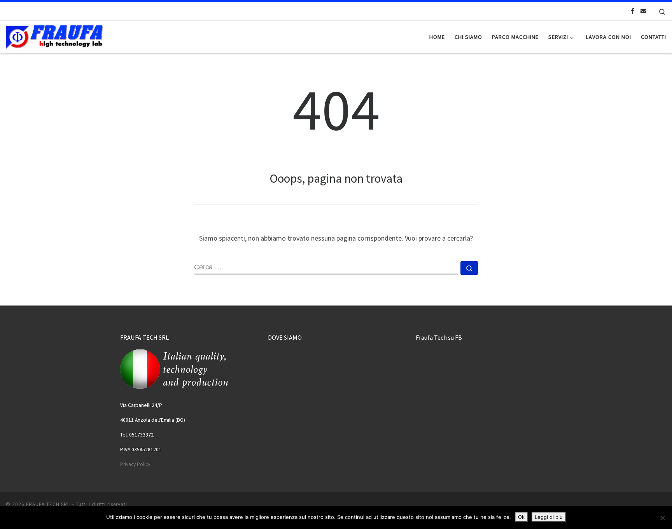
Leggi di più (549, 517)
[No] (662, 518)
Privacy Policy (135, 464)
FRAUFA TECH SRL (48, 504)
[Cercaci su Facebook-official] (632, 11)
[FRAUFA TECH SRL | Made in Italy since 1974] (54, 35)
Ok (521, 517)
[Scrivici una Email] (643, 11)
